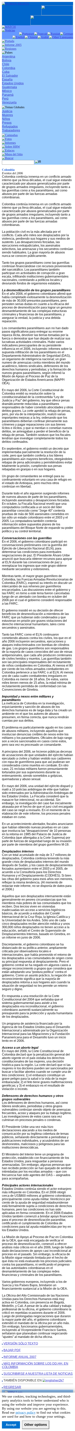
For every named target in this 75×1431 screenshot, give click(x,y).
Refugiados (10, 126)
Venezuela (9, 102)
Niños (6, 118)
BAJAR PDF (12, 1350)
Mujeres (7, 115)
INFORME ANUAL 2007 (19, 1357)
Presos (7, 122)
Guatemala (9, 87)
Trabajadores (11, 130)
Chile (5, 64)
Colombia (8, 68)
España (7, 79)
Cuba (5, 71)
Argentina (8, 56)
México (7, 91)
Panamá (7, 94)
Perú (5, 98)
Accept (11, 1424)
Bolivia (6, 60)
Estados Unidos (13, 83)
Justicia (7, 111)
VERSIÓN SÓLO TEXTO (20, 1343)
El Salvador (10, 75)
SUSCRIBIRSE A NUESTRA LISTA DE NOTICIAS (38, 1373)
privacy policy (26, 1412)
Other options (35, 1425)
